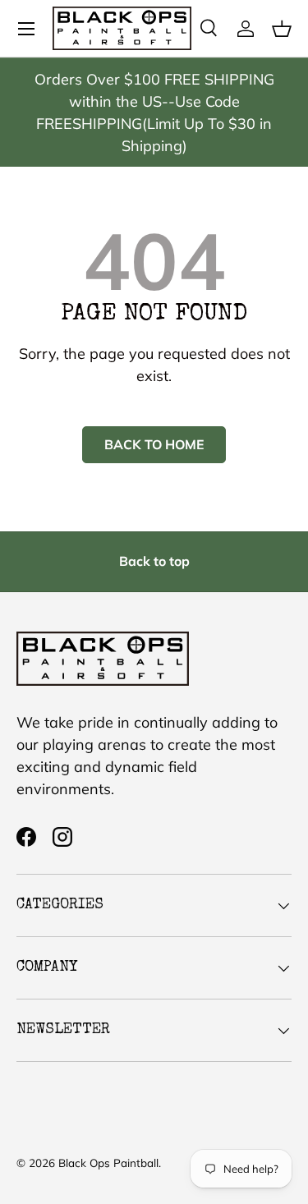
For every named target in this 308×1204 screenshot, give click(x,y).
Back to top (154, 561)
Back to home (154, 444)
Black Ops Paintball (108, 1163)
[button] (282, 29)
